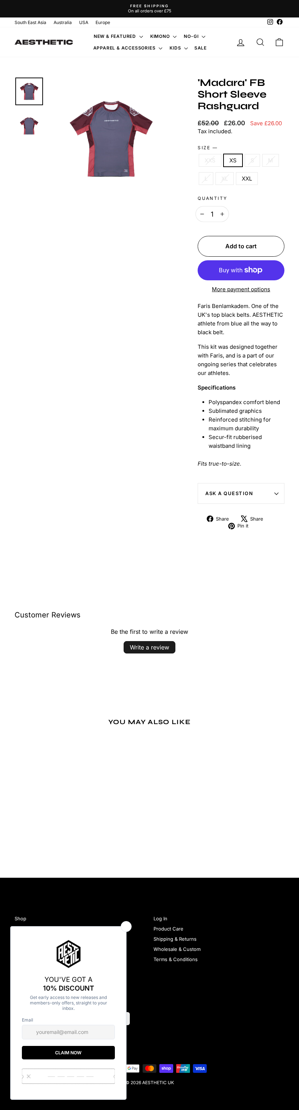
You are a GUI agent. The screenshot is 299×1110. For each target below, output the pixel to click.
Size (207, 147)
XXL (247, 178)
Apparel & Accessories (125, 48)
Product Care (168, 929)
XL (224, 178)
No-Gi (192, 36)
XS (233, 160)
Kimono (160, 36)
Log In (160, 918)
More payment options (241, 289)
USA (83, 22)
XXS (210, 160)
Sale (200, 48)
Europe (103, 22)
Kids (176, 48)
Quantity (212, 198)
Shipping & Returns (175, 939)
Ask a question (229, 493)
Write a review (149, 647)
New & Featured (115, 36)
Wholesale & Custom (177, 949)
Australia (63, 22)
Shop (20, 918)
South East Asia (30, 22)
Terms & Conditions (176, 959)
